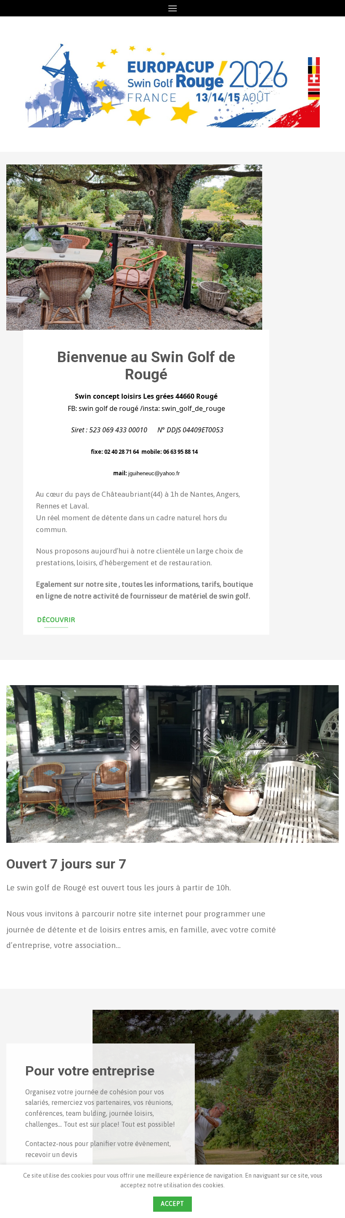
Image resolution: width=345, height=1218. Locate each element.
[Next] (321, 289)
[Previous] (23, 289)
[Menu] (172, 8)
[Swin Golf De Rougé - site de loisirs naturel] (172, 84)
